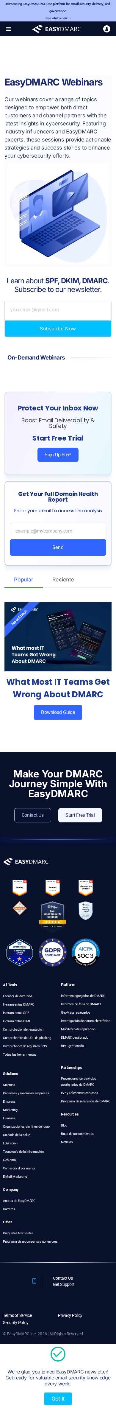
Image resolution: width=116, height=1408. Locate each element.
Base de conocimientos (77, 1134)
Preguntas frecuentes (18, 1233)
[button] (8, 29)
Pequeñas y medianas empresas (26, 1093)
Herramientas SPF (16, 1013)
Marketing (10, 1110)
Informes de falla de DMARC (81, 1004)
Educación (10, 1143)
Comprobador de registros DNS (25, 1046)
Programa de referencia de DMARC (85, 1101)
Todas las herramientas (19, 1055)
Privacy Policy (70, 1315)
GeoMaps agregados (75, 1013)
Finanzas (9, 1118)
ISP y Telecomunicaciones (79, 1093)
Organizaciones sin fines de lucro (26, 1127)
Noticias (67, 1142)
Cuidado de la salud (16, 1135)
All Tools (10, 985)
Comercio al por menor (19, 1168)
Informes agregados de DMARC (83, 996)
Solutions (10, 1073)
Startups (9, 1085)
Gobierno (9, 1160)
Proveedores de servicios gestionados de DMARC (78, 1082)
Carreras (9, 1209)
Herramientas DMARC (18, 1004)
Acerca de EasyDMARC (19, 1201)
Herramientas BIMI (16, 1021)
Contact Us (63, 1278)
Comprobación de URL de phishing (27, 1038)
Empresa (9, 1102)
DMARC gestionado (74, 1038)
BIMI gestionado (72, 1046)
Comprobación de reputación (23, 1030)
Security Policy (16, 1322)
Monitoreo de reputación (78, 1029)
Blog (64, 1125)
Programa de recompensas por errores (30, 1242)
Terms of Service (17, 1315)
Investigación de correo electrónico (85, 1021)
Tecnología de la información (23, 1152)
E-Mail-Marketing (15, 1177)
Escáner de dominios (17, 996)
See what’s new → (58, 18)
